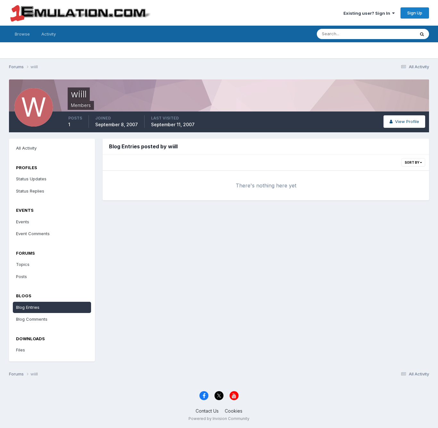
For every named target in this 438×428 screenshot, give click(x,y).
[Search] (422, 34)
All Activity (26, 148)
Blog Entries (27, 307)
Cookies (233, 411)
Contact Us (207, 411)
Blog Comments (31, 319)
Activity (48, 34)
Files (20, 349)
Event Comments (33, 233)
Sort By (412, 162)
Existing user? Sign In (367, 13)
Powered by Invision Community (219, 418)
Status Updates (391, 33)
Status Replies (30, 190)
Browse (22, 34)
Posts (21, 276)
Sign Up (414, 12)
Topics (22, 264)
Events (22, 221)
